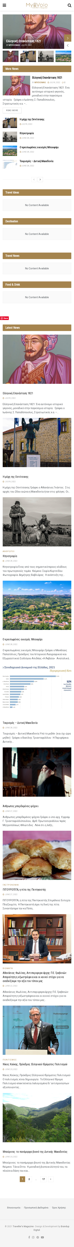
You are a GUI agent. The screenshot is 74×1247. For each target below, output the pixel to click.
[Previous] (34, 179)
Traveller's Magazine (23, 1226)
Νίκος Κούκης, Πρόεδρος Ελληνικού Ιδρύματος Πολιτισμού (35, 1064)
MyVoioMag (14, 45)
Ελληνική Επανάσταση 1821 (23, 41)
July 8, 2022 (54, 82)
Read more (12, 110)
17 (43, 1179)
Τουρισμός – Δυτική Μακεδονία (36, 161)
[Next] (40, 179)
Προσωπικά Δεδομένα (36, 1207)
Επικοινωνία (13, 1207)
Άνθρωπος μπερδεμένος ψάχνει (20, 806)
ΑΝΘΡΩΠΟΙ (9, 551)
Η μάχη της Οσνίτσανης (32, 119)
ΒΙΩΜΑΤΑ (8, 968)
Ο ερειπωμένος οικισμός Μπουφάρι (39, 147)
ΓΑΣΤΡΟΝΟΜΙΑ (11, 885)
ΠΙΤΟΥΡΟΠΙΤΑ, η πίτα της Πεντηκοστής (24, 889)
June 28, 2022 (27, 138)
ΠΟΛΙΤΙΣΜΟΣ (10, 1060)
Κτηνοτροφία (27, 133)
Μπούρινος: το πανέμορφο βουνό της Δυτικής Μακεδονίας (35, 1151)
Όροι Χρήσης (59, 1207)
